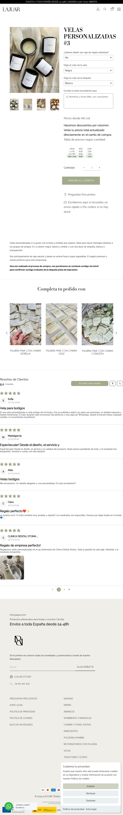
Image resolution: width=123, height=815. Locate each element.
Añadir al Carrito (81, 180)
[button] (12, 568)
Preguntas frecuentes (81, 194)
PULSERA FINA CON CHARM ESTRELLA (25, 352)
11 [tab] (41, 86)
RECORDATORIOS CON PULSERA (80, 744)
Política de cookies (21, 718)
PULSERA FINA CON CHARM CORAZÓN (97, 352)
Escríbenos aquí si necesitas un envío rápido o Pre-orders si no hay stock (86, 207)
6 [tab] (25, 86)
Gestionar (90, 800)
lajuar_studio (22, 677)
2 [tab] (12, 86)
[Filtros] (113, 383)
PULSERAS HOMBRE (74, 738)
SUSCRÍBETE (85, 667)
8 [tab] (32, 86)
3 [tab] (15, 86)
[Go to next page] (70, 589)
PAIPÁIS (67, 705)
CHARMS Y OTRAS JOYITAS (77, 724)
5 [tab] (22, 86)
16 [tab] (58, 86)
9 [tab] (35, 86)
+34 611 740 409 (21, 683)
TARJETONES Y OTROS (75, 757)
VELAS (67, 751)
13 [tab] (48, 86)
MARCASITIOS (71, 731)
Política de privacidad (73, 809)
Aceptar (91, 786)
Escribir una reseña (89, 383)
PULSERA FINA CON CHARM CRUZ (61, 352)
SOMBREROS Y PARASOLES (78, 718)
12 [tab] (45, 86)
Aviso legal (91, 809)
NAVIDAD (68, 698)
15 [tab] (55, 86)
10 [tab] (38, 86)
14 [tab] (51, 86)
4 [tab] (18, 86)
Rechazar (90, 793)
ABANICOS (69, 711)
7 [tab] (28, 86)
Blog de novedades (21, 724)
